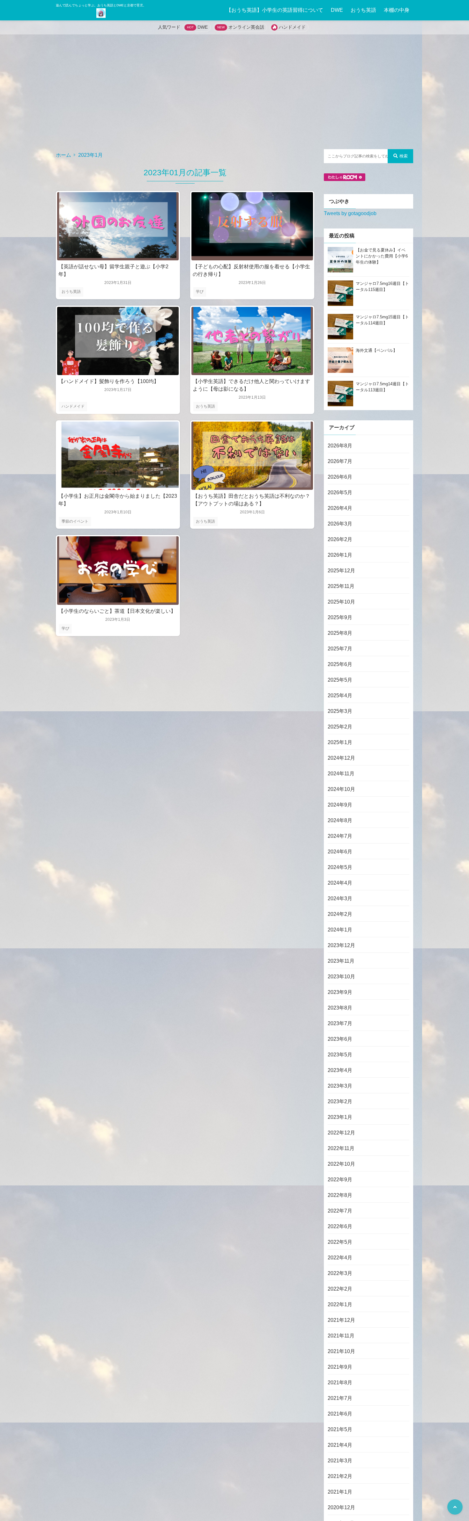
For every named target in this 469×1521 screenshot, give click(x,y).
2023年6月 (340, 1039)
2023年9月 (340, 992)
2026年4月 (340, 508)
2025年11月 (341, 586)
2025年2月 (340, 726)
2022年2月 (340, 1289)
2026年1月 (340, 555)
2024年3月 (340, 898)
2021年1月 (340, 1492)
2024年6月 (340, 851)
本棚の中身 (396, 10)
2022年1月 (340, 1304)
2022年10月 (341, 1164)
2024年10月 (341, 789)
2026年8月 (340, 445)
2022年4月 (340, 1257)
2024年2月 (340, 914)
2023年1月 (340, 1117)
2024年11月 (341, 773)
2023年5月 (340, 1054)
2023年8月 (340, 1007)
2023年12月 (341, 945)
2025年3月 (340, 711)
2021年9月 (340, 1367)
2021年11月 (341, 1335)
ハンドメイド (292, 27)
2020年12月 (341, 1507)
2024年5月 (340, 867)
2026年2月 (340, 539)
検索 (403, 156)
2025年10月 (341, 602)
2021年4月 (340, 1445)
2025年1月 (340, 742)
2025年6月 (340, 664)
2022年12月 (341, 1132)
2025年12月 (341, 570)
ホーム (63, 155)
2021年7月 (340, 1398)
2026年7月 (340, 461)
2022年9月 (340, 1179)
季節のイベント (75, 521)
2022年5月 (340, 1242)
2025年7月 (340, 648)
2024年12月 (341, 758)
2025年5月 (340, 680)
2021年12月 (341, 1320)
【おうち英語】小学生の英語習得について (274, 10)
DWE (337, 10)
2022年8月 (340, 1195)
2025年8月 (340, 633)
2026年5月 (340, 492)
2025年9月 (340, 617)
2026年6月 (340, 477)
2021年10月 (341, 1351)
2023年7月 (340, 1023)
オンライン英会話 (246, 27)
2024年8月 (340, 820)
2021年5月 (340, 1429)
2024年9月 (340, 805)
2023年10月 (341, 976)
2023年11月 (341, 961)
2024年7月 (340, 836)
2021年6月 (340, 1413)
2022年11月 (341, 1148)
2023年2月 (340, 1101)
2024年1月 (340, 929)
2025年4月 (340, 695)
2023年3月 (340, 1086)
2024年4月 (340, 883)
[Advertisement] (234, 91)
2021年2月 (340, 1476)
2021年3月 (340, 1460)
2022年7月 (340, 1210)
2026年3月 (340, 523)
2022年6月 (340, 1226)
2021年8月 (340, 1382)
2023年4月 (340, 1070)
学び (200, 291)
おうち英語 (363, 10)
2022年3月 (340, 1273)
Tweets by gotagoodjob (350, 213)
